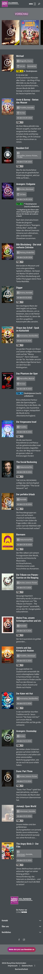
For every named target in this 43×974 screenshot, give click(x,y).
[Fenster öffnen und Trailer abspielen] (10, 32)
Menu (31, 4)
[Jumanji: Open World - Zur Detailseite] (8, 813)
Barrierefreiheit (21, 969)
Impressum (13, 966)
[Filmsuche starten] (39, 4)
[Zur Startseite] (10, 4)
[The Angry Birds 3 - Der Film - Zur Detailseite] (8, 850)
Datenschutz (27, 966)
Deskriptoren (31, 71)
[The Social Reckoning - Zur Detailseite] (8, 469)
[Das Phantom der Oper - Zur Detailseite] (8, 380)
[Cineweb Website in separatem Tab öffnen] (21, 912)
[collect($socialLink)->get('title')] (19, 939)
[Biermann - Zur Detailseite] (8, 541)
